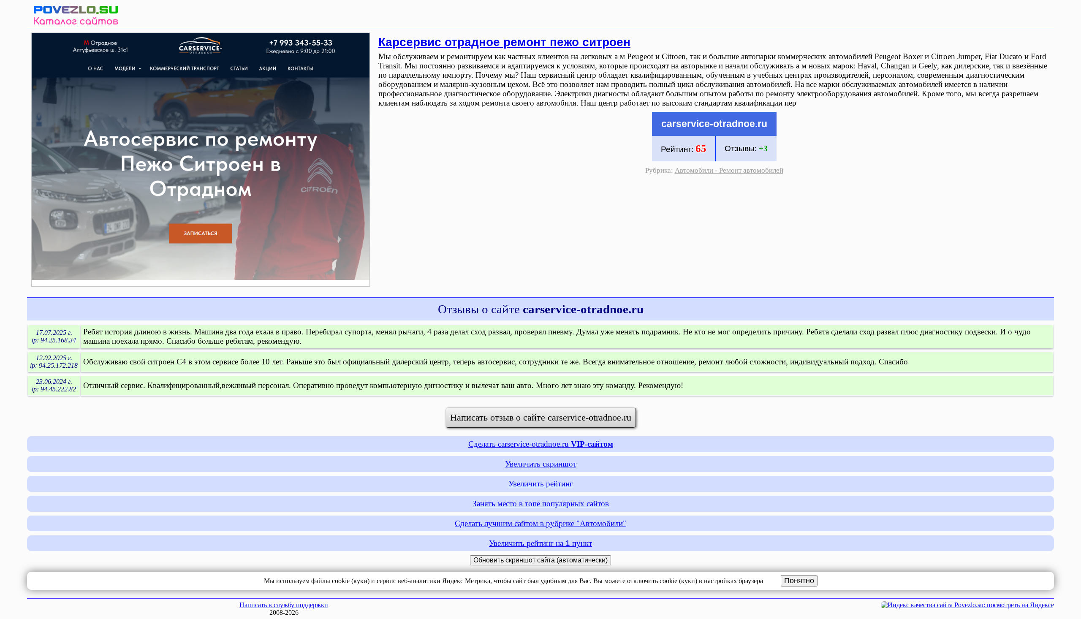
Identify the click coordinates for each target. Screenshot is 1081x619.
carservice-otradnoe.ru (714, 123)
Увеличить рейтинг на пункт (540, 543)
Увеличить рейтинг (540, 483)
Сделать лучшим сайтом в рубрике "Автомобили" (540, 523)
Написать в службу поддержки (283, 604)
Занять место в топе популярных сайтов (541, 503)
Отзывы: (746, 148)
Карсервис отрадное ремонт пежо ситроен (504, 41)
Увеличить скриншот (540, 463)
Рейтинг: (683, 148)
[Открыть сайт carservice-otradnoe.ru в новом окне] (200, 284)
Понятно (799, 580)
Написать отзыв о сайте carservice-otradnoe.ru (540, 417)
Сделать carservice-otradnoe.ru (540, 444)
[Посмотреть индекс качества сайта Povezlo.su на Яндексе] (967, 604)
